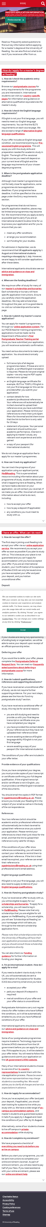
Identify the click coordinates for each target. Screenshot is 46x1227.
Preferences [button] (26, 622)
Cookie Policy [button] (7, 619)
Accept (23, 630)
